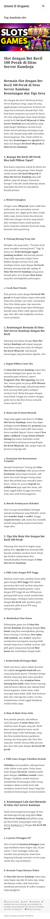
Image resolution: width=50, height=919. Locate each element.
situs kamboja (33, 904)
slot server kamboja (36, 907)
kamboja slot (9, 904)
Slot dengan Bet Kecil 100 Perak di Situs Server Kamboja (23, 62)
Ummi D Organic (16, 6)
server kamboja (21, 904)
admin (25, 902)
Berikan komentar (34, 909)
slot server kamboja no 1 (13, 909)
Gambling (36, 902)
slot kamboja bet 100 (19, 907)
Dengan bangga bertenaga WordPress (18, 916)
